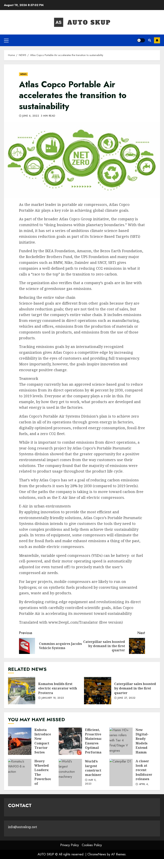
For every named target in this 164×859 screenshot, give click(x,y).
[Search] (149, 40)
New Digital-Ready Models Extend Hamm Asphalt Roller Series (121, 741)
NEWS (23, 74)
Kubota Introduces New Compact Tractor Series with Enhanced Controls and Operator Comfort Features (19, 741)
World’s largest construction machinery (70, 772)
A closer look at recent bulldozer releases (121, 772)
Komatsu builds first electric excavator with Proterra (21, 690)
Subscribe (157, 40)
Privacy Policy (69, 845)
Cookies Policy (92, 845)
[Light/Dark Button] (141, 40)
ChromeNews (96, 854)
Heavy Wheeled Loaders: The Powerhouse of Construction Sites (19, 772)
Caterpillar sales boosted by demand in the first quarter (97, 690)
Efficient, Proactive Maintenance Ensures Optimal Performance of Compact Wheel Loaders (70, 741)
